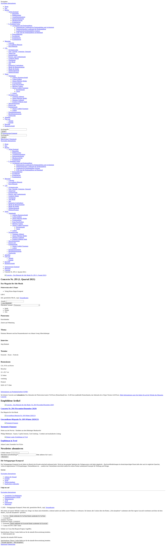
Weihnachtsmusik (13, 70)
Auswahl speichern (7, 542)
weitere (14, 93)
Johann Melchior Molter (19, 81)
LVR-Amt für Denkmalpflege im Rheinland (29, 32)
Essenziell (6, 523)
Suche (6, 480)
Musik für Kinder (13, 69)
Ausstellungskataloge (18, 17)
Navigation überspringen (8, 3)
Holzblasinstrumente (14, 112)
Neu (6, 8)
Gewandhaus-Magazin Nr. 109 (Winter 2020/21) (20, 419)
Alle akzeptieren (18, 542)
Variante (7, 305)
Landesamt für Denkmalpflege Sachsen (28, 31)
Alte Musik (11, 62)
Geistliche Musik (13, 58)
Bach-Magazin (12, 46)
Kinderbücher (16, 22)
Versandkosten (24, 298)
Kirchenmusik (20, 89)
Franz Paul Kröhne (18, 84)
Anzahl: (3, 301)
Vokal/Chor (11, 53)
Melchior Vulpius (17, 86)
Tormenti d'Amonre (8, 427)
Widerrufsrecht (9, 499)
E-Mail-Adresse (5, 453)
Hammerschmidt (10, 126)
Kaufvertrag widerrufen (12, 484)
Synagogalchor (16, 83)
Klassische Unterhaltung (15, 65)
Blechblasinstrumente (14, 114)
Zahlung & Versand (11, 477)
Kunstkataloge (16, 39)
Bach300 (7, 124)
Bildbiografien (16, 15)
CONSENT (6, 518)
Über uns (7, 119)
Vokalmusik (12, 76)
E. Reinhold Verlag (14, 24)
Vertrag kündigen (10, 482)
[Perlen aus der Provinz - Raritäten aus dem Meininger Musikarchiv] (11, 423)
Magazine (8, 41)
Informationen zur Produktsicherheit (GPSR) (14, 392)
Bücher (7, 10)
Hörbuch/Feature (13, 72)
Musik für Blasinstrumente (16, 67)
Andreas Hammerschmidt (20, 77)
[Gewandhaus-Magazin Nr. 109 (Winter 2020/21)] (20, 415)
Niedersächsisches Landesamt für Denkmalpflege (31, 29)
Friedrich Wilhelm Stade (19, 102)
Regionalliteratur (17, 34)
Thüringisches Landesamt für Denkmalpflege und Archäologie (35, 27)
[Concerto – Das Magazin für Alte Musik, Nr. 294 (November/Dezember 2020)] (29, 405)
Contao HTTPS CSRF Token (12, 525)
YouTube (6, 516)
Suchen (4, 131)
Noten (6, 74)
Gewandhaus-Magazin (15, 44)
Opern (18, 91)
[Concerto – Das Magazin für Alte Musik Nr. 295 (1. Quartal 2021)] (25, 275)
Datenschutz (8, 502)
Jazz (9, 64)
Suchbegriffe (5, 129)
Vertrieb (10, 121)
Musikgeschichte (17, 20)
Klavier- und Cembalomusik (17, 57)
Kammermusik (12, 55)
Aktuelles (7, 117)
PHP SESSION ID (9, 534)
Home (6, 6)
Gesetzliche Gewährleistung (13, 495)
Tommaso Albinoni (18, 96)
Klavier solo (12, 105)
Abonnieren (5, 457)
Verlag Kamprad (13, 12)
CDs (6, 48)
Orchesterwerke (13, 50)
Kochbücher (16, 36)
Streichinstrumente (14, 103)
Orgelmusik (12, 60)
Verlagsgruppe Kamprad (12, 267)
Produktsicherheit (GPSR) (12, 497)
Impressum (8, 504)
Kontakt (10, 122)
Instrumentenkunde (18, 19)
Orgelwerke (12, 115)
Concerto (11, 43)
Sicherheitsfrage (9, 455)
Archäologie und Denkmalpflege (22, 25)
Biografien (15, 13)
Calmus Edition (17, 79)
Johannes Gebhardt (18, 100)
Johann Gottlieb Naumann (20, 88)
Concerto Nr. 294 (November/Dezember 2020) (19, 409)
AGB (6, 501)
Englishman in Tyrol (9, 441)
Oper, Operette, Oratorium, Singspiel (19, 51)
